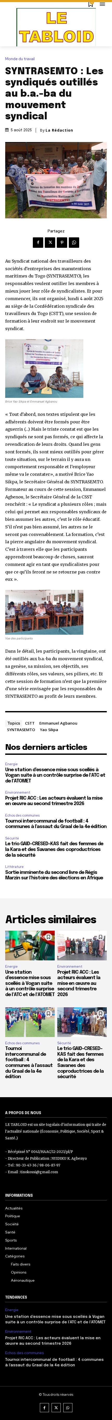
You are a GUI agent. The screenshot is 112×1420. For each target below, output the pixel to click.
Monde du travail (20, 59)
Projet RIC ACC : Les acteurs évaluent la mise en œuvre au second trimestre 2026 (78, 983)
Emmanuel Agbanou (58, 723)
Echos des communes (22, 815)
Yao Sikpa (49, 729)
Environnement (17, 792)
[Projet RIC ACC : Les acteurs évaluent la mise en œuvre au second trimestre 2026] (82, 945)
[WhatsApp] (74, 242)
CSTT (30, 723)
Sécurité (12, 838)
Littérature (14, 867)
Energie (11, 764)
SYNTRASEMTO (21, 729)
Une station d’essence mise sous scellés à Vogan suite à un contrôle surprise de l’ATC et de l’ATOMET (55, 775)
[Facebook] (38, 242)
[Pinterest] (62, 242)
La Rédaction (59, 130)
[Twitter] (50, 242)
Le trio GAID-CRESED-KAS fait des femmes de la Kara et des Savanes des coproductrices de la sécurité (54, 849)
